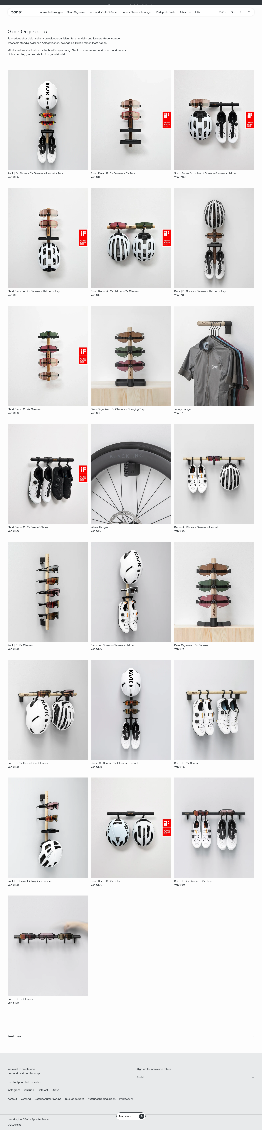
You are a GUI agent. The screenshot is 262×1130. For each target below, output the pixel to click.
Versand (26, 1098)
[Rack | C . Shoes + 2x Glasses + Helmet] (131, 710)
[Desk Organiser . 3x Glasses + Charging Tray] (131, 356)
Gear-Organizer (76, 12)
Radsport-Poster (166, 12)
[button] (241, 12)
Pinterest (42, 1089)
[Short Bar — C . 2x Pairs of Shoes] (48, 474)
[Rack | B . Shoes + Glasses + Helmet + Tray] (214, 238)
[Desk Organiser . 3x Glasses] (214, 592)
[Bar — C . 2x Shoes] (214, 710)
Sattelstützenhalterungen (137, 12)
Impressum (126, 1098)
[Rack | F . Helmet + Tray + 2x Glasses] (48, 828)
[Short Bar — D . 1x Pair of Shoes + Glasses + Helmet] (214, 120)
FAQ (197, 12)
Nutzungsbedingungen (102, 1098)
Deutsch (46, 1119)
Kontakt (12, 1098)
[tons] (16, 12)
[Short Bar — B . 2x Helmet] (131, 828)
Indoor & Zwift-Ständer (104, 12)
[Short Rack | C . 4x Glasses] (48, 356)
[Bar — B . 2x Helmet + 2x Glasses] (48, 710)
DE (232, 12)
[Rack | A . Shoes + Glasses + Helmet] (131, 592)
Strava (55, 1089)
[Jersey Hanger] (214, 356)
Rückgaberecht (74, 1098)
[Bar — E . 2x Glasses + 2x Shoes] (214, 828)
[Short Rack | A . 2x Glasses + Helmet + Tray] (48, 238)
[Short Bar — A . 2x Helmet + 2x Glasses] (131, 238)
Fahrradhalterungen (51, 12)
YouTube (29, 1089)
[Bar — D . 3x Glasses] (48, 946)
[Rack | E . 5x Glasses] (48, 592)
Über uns (185, 12)
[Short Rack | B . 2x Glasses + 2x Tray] (131, 120)
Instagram (14, 1089)
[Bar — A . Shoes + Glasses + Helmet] (214, 474)
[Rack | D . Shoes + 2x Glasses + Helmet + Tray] (48, 120)
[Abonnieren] (250, 1077)
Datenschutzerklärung (48, 1098)
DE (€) (221, 12)
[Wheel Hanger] (131, 474)
